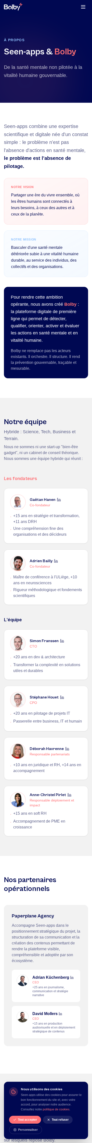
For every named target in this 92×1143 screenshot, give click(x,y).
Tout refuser (60, 1119)
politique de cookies (56, 1109)
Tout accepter (27, 1119)
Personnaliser (28, 1129)
